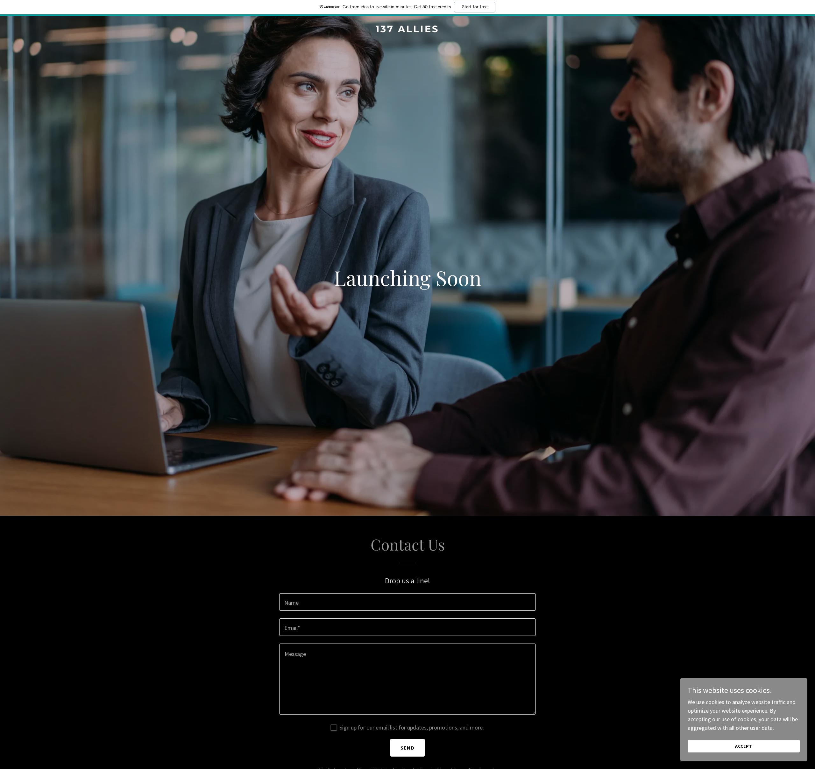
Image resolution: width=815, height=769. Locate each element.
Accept (743, 746)
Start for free (474, 7)
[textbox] (407, 602)
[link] (407, 30)
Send (407, 747)
